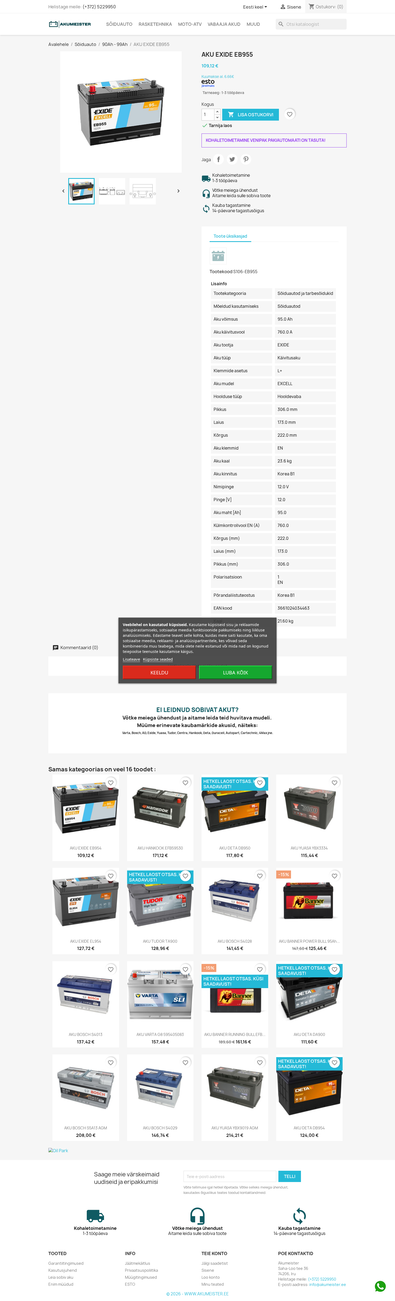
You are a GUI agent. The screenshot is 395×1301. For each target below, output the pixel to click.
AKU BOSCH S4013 (85, 1034)
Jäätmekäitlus (137, 1263)
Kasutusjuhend (62, 1270)
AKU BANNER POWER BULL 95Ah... (309, 941)
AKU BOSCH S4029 (160, 1127)
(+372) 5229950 (99, 7)
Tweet (232, 159)
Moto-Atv (190, 24)
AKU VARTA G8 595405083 (160, 1034)
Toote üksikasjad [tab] (230, 236)
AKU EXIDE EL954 (85, 941)
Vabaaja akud (224, 24)
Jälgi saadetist (215, 1263)
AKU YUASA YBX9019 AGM (234, 1127)
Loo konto (211, 1277)
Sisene (208, 1270)
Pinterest (245, 159)
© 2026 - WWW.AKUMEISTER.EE (197, 1294)
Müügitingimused (141, 1277)
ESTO (130, 1284)
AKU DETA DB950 (234, 848)
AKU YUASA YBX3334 (309, 848)
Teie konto (214, 1253)
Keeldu (159, 672)
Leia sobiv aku (60, 1277)
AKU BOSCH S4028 (235, 941)
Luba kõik (235, 672)
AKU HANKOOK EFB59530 (160, 848)
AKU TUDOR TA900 (160, 941)
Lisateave (131, 659)
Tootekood (221, 271)
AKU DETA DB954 (309, 1127)
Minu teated (213, 1284)
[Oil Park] (197, 1151)
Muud (253, 24)
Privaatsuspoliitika (141, 1270)
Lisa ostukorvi (250, 114)
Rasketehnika (155, 24)
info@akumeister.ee (327, 1284)
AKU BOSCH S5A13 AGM (85, 1127)
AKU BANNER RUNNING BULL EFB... (234, 1034)
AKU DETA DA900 (309, 1034)
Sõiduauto (119, 24)
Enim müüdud (60, 1284)
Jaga (218, 159)
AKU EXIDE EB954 (86, 848)
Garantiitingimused (66, 1263)
